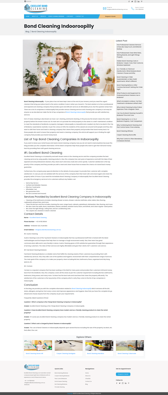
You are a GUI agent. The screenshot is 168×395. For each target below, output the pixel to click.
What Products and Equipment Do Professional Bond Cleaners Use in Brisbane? (128, 95)
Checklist (87, 378)
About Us (87, 375)
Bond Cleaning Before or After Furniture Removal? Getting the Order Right (130, 87)
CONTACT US (79, 16)
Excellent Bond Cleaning (38, 217)
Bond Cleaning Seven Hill (34, 353)
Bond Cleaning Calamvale (127, 353)
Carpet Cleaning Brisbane (62, 375)
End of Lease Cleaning (61, 381)
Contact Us (88, 381)
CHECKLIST (70, 16)
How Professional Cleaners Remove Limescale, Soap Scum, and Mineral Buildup (129, 47)
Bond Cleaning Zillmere (125, 131)
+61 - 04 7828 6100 (29, 380)
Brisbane (26, 384)
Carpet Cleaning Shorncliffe (126, 135)
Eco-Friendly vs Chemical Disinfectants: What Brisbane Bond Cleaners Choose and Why (129, 71)
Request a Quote (123, 374)
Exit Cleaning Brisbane (61, 384)
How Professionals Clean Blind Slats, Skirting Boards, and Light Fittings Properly (129, 55)
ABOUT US (35, 16)
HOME (27, 16)
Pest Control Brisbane (61, 378)
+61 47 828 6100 (139, 9)
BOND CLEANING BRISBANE (56, 16)
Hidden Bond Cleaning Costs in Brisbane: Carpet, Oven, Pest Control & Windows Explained (130, 63)
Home (87, 373)
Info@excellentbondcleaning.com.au (48, 229)
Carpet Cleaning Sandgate (66, 353)
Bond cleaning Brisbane (61, 373)
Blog (27, 32)
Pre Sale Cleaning (60, 387)
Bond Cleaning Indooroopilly (76, 112)
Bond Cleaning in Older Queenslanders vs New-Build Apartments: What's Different (127, 79)
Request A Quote (110, 16)
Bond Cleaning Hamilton (95, 353)
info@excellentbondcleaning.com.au (117, 9)
